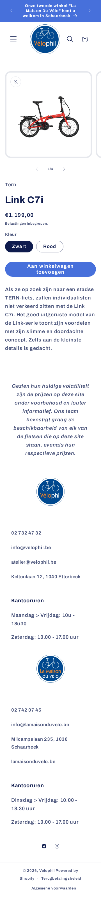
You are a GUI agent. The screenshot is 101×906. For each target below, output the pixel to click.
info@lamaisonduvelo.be (40, 724)
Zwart (19, 246)
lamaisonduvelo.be (33, 761)
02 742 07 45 (26, 710)
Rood (49, 246)
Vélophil (47, 870)
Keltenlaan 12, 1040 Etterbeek (46, 576)
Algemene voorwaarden (53, 888)
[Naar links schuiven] (37, 169)
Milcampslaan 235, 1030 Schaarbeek (39, 743)
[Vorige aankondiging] (11, 11)
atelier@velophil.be (33, 562)
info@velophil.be (31, 547)
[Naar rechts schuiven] (64, 169)
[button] (13, 39)
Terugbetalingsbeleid (61, 878)
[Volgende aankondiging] (90, 11)
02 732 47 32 (26, 533)
